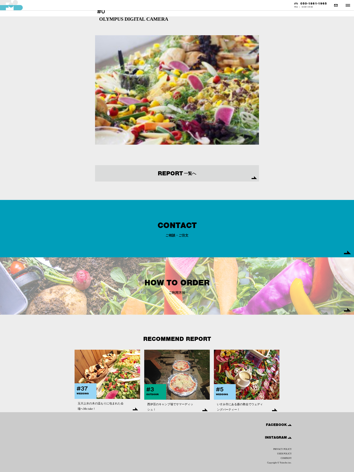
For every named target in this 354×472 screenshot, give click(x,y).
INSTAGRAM (276, 437)
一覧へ (177, 173)
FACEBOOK (277, 424)
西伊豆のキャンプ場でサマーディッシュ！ (170, 407)
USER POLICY (284, 453)
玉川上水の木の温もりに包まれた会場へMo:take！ (101, 406)
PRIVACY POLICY (282, 449)
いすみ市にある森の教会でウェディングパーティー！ (240, 407)
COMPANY (286, 458)
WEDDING (83, 393)
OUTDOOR (152, 394)
